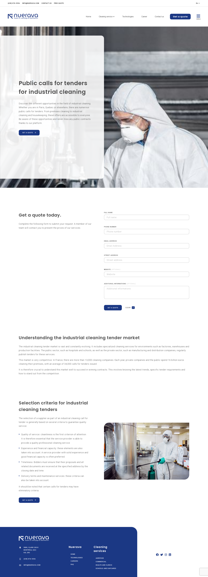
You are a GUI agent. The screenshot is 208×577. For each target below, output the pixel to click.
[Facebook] (157, 555)
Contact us (47, 3)
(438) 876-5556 (14, 3)
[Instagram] (166, 555)
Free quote (59, 3)
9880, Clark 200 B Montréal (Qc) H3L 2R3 (31, 550)
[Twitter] (161, 555)
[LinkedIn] (170, 555)
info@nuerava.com (30, 3)
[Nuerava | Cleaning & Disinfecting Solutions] (23, 16)
